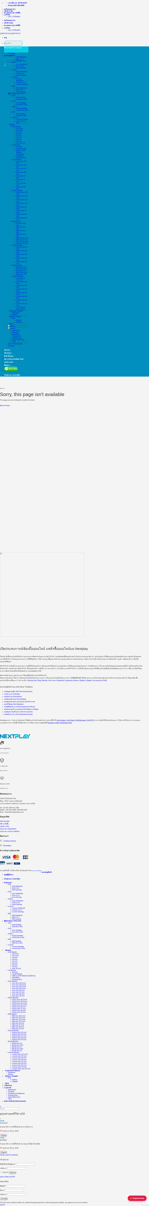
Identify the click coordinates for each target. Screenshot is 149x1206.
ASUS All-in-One (22, 110)
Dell (13, 55)
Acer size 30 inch (18, 994)
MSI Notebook (21, 88)
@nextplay (7, 845)
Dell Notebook (21, 57)
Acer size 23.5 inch (19, 988)
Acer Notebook (21, 64)
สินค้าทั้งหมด (8, 356)
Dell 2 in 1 (20, 59)
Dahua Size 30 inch (19, 1038)
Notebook (60, 680)
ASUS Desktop (21, 108)
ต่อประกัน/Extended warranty (15, 1101)
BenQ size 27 (21, 271)
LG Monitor (16, 145)
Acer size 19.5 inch (19, 985)
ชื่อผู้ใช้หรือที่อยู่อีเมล (8, 1164)
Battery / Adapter (86, 680)
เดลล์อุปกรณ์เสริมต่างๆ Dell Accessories (18, 712)
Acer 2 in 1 (20, 66)
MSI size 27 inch (22, 240)
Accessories (97, 680)
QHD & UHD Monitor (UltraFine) (20, 152)
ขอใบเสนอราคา (10, 9)
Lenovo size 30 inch (19, 1063)
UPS (14, 341)
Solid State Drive (18, 340)
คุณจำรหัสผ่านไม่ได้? (7, 1177)
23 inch (18, 132)
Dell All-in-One (21, 99)
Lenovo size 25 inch (19, 1060)
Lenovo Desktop (22, 119)
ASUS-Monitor (17, 190)
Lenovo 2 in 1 (21, 82)
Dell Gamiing (21, 60)
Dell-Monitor (16, 127)
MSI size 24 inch (22, 238)
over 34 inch (20, 143)
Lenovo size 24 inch (19, 1058)
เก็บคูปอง (3, 1135)
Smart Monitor (21, 148)
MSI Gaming (20, 91)
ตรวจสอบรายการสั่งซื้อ (12, 13)
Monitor (45, 680)
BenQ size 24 (21, 267)
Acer (14, 62)
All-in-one (52, 680)
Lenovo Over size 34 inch (20, 308)
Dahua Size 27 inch (19, 1036)
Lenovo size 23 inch (19, 1056)
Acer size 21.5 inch (19, 987)
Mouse (14, 314)
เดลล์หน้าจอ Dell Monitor (13, 696)
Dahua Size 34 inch (19, 1039)
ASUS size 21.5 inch (19, 1003)
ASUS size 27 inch (19, 1008)
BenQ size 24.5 (21, 269)
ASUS (14, 70)
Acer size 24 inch (18, 990)
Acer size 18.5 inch (19, 983)
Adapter (19, 322)
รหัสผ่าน (3, 1168)
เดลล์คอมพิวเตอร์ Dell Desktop (15, 699)
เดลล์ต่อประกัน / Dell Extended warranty (18, 714)
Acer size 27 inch (18, 992)
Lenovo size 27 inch (19, 1061)
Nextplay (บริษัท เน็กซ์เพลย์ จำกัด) (60, 723)
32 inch (18, 139)
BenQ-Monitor (17, 265)
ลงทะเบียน (4, 1198)
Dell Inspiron (61, 720)
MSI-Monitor (16, 221)
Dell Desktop (21, 97)
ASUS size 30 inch (19, 1010)
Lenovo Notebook (19, 80)
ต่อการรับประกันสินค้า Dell (13, 359)
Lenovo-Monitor (17, 276)
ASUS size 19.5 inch (19, 1001)
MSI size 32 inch (22, 243)
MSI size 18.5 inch (18, 1016)
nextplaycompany (9, 841)
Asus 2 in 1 (20, 73)
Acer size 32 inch (18, 996)
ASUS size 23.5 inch (19, 1005)
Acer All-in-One (21, 105)
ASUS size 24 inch (19, 1007)
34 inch (18, 141)
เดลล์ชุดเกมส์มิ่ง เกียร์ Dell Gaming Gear (18, 691)
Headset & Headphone (16, 335)
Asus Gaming (21, 75)
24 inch (18, 134)
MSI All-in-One (21, 116)
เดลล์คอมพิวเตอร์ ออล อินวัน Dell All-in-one (19, 701)
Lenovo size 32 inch (19, 1065)
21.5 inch (19, 130)
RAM (105, 680)
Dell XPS (90, 720)
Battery (18, 320)
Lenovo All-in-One (18, 948)
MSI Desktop (20, 114)
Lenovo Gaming (22, 84)
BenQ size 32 (21, 274)
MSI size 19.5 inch (18, 1018)
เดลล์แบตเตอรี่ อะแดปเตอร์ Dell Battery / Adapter (21, 709)
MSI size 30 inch (22, 241)
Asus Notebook (21, 71)
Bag (39, 680)
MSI (13, 86)
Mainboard (16, 330)
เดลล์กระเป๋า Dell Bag (12, 694)
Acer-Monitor (16, 159)
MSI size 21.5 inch (18, 1019)
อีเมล (2, 1190)
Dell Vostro (71, 720)
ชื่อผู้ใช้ (3, 1186)
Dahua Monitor (17, 245)
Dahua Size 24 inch (19, 1034)
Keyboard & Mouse (72, 680)
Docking (15, 332)
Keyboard (15, 313)
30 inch (18, 137)
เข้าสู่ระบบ (12, 1172)
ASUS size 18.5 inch (19, 999)
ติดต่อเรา (7, 365)
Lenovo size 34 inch (19, 1067)
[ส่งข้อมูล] (5, 65)
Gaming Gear (21, 158)
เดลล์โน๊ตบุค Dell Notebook (14, 704)
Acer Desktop (21, 103)
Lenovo (15, 77)
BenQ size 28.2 (21, 272)
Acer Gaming (21, 68)
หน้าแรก (7, 350)
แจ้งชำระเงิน (8, 11)
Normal (18, 147)
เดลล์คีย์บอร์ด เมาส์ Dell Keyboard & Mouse (19, 707)
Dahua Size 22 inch (19, 1032)
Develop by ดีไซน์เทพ (36, 870)
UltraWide (19, 156)
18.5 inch (19, 128)
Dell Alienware (81, 720)
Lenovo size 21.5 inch (20, 279)
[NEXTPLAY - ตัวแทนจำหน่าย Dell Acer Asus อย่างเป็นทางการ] (10, 33)
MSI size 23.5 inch (18, 1021)
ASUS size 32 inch (19, 1012)
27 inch (18, 136)
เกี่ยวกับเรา (8, 353)
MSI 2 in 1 (19, 90)
